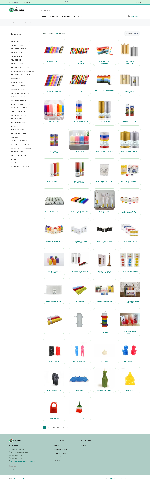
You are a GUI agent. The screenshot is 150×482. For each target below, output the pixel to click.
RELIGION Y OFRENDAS (19, 108)
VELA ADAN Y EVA (79, 361)
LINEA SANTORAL (24, 104)
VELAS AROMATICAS (18, 49)
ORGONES (14, 163)
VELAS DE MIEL (79, 301)
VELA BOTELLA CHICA (104, 390)
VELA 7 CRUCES (54, 361)
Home (44, 16)
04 (58, 427)
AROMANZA (15, 78)
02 (49, 427)
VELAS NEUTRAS (17, 52)
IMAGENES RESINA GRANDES (21, 148)
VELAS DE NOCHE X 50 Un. (54, 211)
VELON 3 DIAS (79, 151)
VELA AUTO (79, 390)
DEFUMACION (24, 67)
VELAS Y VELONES (24, 41)
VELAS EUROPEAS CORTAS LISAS (79, 212)
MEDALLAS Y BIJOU (17, 130)
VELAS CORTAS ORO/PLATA (129, 62)
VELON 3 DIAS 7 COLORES (104, 151)
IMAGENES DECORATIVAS (20, 144)
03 (54, 427)
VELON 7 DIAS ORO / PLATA (104, 122)
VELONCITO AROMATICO (54, 241)
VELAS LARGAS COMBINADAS (79, 92)
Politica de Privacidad (60, 453)
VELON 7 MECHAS (79, 331)
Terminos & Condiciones (61, 457)
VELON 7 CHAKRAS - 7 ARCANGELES (54, 152)
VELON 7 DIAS (54, 121)
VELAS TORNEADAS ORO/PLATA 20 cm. (104, 272)
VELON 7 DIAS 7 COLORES (79, 121)
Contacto (27, 2)
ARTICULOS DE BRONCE (19, 141)
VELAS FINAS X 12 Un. (130, 241)
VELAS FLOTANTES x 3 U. (130, 271)
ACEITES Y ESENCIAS (18, 86)
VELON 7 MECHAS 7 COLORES (104, 331)
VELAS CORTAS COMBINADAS (79, 62)
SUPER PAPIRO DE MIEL (54, 331)
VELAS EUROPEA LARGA (54, 301)
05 (63, 427)
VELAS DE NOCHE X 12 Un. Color (129, 182)
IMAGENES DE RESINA (18, 100)
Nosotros (57, 445)
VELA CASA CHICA (79, 418)
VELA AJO (104, 361)
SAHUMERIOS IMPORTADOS (24, 71)
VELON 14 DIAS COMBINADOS (79, 182)
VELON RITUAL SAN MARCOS (129, 332)
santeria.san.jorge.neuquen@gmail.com (23, 461)
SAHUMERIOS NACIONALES (20, 75)
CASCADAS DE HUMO (18, 122)
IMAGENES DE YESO (18, 97)
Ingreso (138, 2)
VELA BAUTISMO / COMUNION (104, 212)
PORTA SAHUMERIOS (18, 115)
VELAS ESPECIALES (17, 56)
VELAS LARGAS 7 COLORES (104, 91)
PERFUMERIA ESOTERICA (20, 93)
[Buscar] (86, 10)
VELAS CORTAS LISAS (54, 61)
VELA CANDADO (53, 418)
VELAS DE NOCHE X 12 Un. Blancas (104, 182)
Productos (54, 16)
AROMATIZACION (17, 89)
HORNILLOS (15, 126)
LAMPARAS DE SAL (17, 152)
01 (44, 427)
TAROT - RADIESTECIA (19, 111)
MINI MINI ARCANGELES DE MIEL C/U (130, 302)
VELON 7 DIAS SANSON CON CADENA (130, 122)
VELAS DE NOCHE (17, 45)
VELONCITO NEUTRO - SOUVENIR (54, 272)
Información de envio (60, 449)
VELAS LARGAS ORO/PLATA (130, 92)
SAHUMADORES (16, 119)
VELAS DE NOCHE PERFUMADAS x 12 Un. (129, 212)
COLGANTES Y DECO (18, 133)
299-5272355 (135, 16)
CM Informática (115, 479)
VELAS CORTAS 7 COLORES (104, 62)
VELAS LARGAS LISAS (54, 91)
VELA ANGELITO (129, 361)
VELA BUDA (129, 390)
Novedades (66, 16)
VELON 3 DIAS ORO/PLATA (130, 151)
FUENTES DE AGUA (17, 159)
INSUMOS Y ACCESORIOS (20, 166)
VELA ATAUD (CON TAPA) (54, 390)
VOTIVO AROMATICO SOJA (104, 242)
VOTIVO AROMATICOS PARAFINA (79, 242)
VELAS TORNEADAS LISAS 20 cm (79, 272)
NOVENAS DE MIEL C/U (104, 301)
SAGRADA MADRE (17, 82)
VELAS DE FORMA (17, 63)
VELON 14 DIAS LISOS (54, 181)
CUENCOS (14, 137)
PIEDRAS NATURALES (18, 155)
